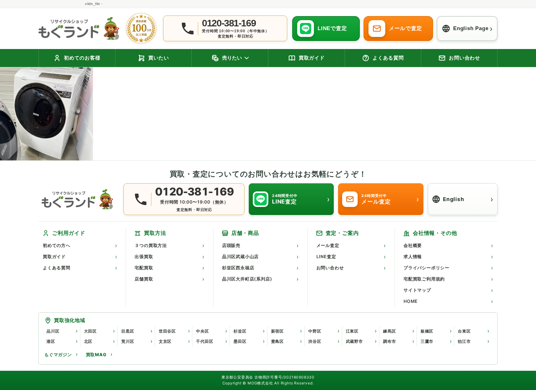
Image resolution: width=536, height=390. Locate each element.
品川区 (53, 331)
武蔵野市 (354, 341)
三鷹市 (427, 341)
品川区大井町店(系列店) (247, 278)
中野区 (314, 331)
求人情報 (413, 256)
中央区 (202, 331)
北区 (88, 341)
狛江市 (464, 341)
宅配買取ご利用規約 (424, 278)
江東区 (352, 331)
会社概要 (413, 245)
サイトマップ (417, 290)
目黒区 (127, 331)
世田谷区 (167, 331)
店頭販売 (231, 245)
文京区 (165, 341)
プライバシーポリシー (426, 267)
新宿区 (277, 331)
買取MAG (96, 354)
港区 (51, 341)
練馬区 (389, 331)
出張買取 (144, 256)
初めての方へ (56, 245)
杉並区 (240, 331)
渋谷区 (314, 341)
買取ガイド (54, 256)
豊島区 (277, 341)
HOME (411, 301)
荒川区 (127, 341)
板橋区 (427, 331)
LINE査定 (326, 256)
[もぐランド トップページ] (78, 28)
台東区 (464, 331)
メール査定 (327, 245)
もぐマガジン (58, 354)
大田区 (90, 331)
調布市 (389, 341)
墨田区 (240, 341)
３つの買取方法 (151, 245)
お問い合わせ (330, 267)
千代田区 (204, 341)
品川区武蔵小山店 (240, 256)
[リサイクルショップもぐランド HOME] (78, 199)
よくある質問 (56, 267)
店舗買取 (144, 278)
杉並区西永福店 (238, 267)
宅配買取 (144, 267)
